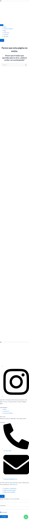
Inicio (4, 27)
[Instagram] (16, 396)
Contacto (6, 34)
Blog (4, 30)
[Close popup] (2, 496)
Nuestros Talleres (8, 28)
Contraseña (2, 505)
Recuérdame (4, 512)
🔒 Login (5, 36)
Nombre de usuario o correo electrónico (9, 498)
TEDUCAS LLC (13, 484)
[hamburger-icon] (1, 25)
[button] (26, 517)
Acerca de (6, 32)
